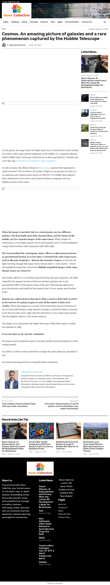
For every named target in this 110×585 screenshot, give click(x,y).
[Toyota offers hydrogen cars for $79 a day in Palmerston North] (85, 113)
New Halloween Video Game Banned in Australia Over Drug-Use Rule (99, 100)
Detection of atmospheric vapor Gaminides (36, 160)
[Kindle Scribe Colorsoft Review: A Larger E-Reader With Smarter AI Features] (68, 431)
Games (92, 95)
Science (93, 125)
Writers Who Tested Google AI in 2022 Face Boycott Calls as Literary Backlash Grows (41, 445)
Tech (4, 29)
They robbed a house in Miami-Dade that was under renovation (18, 405)
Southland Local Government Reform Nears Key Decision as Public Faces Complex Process (93, 446)
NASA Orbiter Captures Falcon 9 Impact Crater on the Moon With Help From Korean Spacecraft (99, 146)
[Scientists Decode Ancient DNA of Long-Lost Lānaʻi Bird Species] (85, 128)
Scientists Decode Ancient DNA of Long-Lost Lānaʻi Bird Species (99, 130)
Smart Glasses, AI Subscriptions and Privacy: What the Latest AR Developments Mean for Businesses (94, 83)
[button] (104, 21)
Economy (93, 110)
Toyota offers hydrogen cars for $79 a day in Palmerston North (97, 115)
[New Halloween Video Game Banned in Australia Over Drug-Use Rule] (85, 98)
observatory (44, 167)
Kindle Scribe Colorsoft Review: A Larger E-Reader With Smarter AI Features (67, 445)
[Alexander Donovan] (4, 45)
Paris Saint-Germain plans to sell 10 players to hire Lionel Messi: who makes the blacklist (61, 406)
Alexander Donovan (17, 45)
